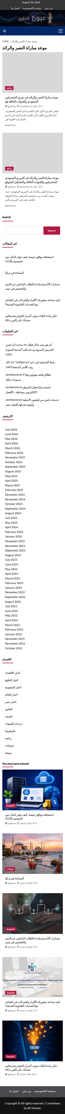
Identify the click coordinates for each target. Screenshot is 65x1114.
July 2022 (11, 606)
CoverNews (53, 1103)
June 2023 (11, 564)
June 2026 (11, 434)
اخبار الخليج (11, 680)
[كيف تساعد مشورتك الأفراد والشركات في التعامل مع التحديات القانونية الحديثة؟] (32, 977)
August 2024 (13, 513)
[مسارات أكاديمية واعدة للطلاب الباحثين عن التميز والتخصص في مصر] (32, 913)
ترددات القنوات (13, 723)
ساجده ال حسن (14, 344)
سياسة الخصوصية (32, 8)
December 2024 (15, 494)
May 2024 (11, 522)
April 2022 (11, 620)
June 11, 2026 (26, 1010)
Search (6, 217)
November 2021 (15, 643)
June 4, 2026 (25, 1074)
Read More (10, 125)
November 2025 (15, 457)
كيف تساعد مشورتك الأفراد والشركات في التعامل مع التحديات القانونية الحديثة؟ (32, 302)
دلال (8, 362)
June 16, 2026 (26, 947)
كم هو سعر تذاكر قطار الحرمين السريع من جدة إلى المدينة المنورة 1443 (30, 349)
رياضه (9, 88)
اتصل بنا (15, 8)
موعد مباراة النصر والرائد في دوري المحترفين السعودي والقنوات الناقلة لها (31, 99)
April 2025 (11, 480)
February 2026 (14, 452)
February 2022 (14, 629)
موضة (8, 752)
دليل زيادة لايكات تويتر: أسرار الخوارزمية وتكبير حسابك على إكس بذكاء (31, 318)
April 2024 (11, 527)
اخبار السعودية (13, 687)
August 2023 (13, 555)
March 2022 (12, 625)
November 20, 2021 (28, 106)
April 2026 (11, 443)
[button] (60, 30)
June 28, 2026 (26, 883)
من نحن (49, 8)
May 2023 (11, 569)
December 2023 (15, 541)
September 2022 (15, 597)
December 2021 (15, 638)
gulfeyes (12, 106)
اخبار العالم (11, 694)
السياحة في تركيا (14, 272)
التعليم (8, 709)
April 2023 (11, 573)
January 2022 (13, 634)
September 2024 (15, 508)
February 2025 (14, 489)
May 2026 (11, 438)
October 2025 (13, 462)
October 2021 (13, 648)
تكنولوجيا (10, 730)
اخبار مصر (10, 701)
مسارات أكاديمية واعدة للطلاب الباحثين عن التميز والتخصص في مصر (32, 286)
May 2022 (11, 615)
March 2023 (12, 578)
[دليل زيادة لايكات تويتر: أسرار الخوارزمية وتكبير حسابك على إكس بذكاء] (32, 1041)
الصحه (8, 716)
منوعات (9, 745)
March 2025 (12, 485)
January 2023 (13, 587)
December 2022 (15, 592)
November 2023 (15, 545)
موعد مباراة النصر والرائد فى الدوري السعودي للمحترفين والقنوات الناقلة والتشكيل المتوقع (32, 180)
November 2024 (15, 499)
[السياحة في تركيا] (32, 853)
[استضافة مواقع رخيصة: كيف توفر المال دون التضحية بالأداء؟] (32, 790)
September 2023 (15, 550)
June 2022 (11, 611)
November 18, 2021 (28, 186)
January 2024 (13, 536)
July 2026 (11, 429)
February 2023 (14, 583)
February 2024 (14, 531)
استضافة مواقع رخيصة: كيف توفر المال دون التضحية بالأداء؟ (29, 259)
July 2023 (11, 559)
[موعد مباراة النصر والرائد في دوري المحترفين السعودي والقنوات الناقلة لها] (32, 72)
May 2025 (11, 476)
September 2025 (15, 466)
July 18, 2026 (26, 823)
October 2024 (13, 503)
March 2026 (12, 448)
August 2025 (13, 471)
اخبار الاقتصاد (12, 672)
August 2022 (13, 601)
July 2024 (11, 517)
